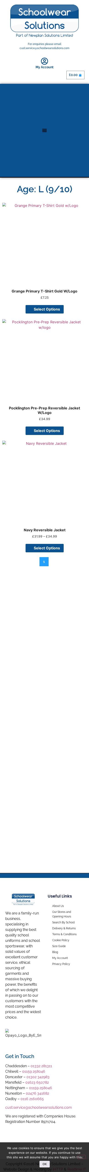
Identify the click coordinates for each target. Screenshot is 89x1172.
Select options (47, 309)
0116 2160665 (32, 1099)
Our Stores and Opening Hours (61, 914)
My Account (44, 67)
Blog (55, 952)
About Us (58, 906)
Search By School (63, 922)
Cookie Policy (60, 940)
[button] (44, 130)
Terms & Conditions (64, 934)
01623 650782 (37, 1082)
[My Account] (44, 61)
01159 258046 (33, 1071)
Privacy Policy (61, 964)
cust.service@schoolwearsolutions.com (38, 1107)
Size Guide (59, 946)
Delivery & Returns (64, 928)
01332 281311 (41, 1066)
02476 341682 (37, 1093)
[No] (82, 1157)
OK (44, 1164)
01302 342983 (38, 1077)
